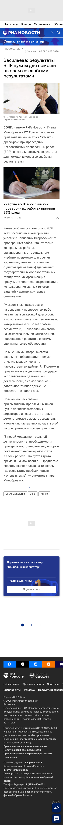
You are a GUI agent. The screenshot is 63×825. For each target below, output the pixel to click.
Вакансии (9, 704)
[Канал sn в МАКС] (10, 664)
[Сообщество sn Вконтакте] (35, 664)
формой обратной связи (18, 795)
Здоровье (53, 684)
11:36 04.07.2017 (13, 48)
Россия (44, 493)
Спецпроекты (12, 689)
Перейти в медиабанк (14, 119)
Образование (11, 684)
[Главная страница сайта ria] (21, 33)
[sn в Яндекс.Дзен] (22, 664)
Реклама (29, 689)
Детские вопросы (33, 684)
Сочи (33, 493)
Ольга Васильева (15, 493)
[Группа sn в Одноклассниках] (48, 664)
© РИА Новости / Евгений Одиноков (21, 117)
